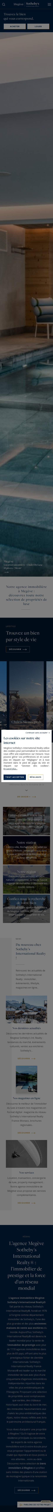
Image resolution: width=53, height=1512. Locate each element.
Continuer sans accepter (37, 732)
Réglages (35, 777)
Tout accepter (14, 777)
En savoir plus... (10, 768)
